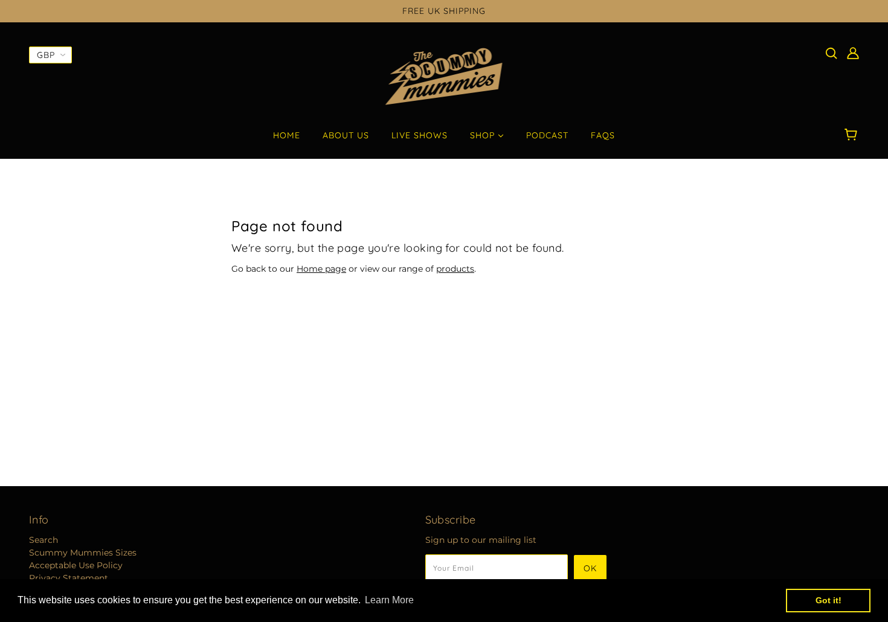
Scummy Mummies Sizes (83, 552)
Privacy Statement (68, 577)
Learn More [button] (389, 600)
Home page (321, 268)
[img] (831, 53)
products (455, 268)
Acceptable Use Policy (76, 565)
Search (43, 539)
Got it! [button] (828, 600)
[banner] (444, 76)
